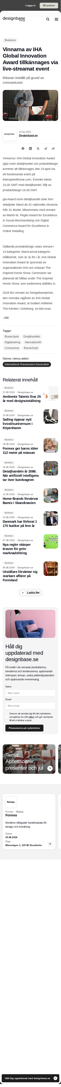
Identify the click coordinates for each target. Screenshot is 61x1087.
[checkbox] (6, 717)
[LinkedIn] (30, 148)
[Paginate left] (5, 759)
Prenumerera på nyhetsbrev (24, 728)
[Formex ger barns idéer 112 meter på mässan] (30, 446)
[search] (47, 19)
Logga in (31, 5)
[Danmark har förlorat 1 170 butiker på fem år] (30, 519)
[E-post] (46, 148)
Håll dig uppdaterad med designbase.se (28, 1078)
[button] (50, 768)
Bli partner (49, 5)
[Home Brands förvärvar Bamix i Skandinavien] (30, 496)
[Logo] (14, 19)
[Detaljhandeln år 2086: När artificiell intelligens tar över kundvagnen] (30, 471)
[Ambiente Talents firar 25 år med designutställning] (30, 394)
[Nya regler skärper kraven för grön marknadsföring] (30, 544)
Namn (8, 686)
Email (8, 699)
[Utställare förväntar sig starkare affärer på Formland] (30, 571)
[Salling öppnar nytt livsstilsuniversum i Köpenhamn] (30, 419)
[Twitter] (38, 148)
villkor (31, 717)
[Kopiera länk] (53, 148)
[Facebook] (23, 148)
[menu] (56, 19)
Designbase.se (28, 135)
